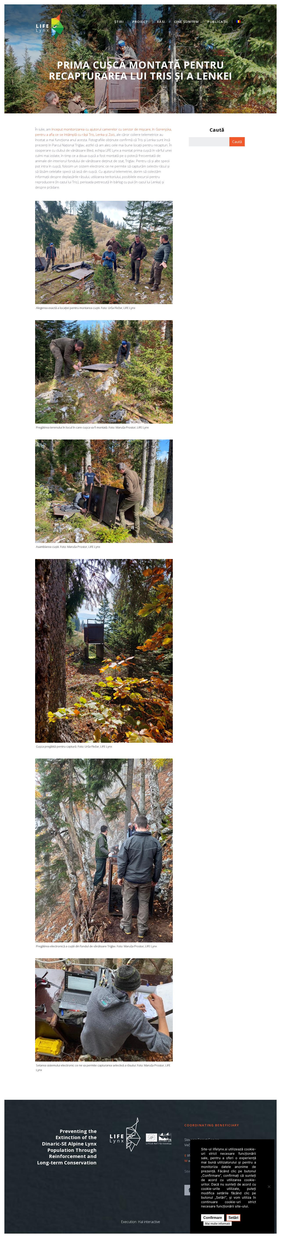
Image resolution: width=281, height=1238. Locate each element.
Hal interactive (149, 1221)
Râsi (161, 22)
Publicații (217, 22)
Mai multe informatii (217, 1223)
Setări (233, 1218)
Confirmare (212, 1218)
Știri (119, 22)
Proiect (140, 22)
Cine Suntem (186, 22)
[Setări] (269, 1186)
